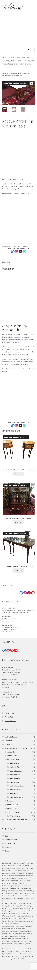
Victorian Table (21, 334)
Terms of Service (10, 721)
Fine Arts (10, 801)
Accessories (11, 752)
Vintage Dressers (15, 816)
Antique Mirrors (15, 793)
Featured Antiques (11, 840)
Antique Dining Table (17, 786)
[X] (20, 251)
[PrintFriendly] (24, 251)
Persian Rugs (11, 808)
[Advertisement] (18, 28)
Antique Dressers (15, 790)
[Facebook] (13, 251)
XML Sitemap (9, 713)
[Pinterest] (29, 592)
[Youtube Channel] (33, 592)
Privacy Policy (9, 717)
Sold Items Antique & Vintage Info (19, 73)
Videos (7, 851)
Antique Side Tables (16, 797)
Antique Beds (14, 763)
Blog (6, 836)
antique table (18, 337)
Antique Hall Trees (11, 737)
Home (6, 73)
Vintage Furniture (13, 812)
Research (8, 847)
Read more (18, 474)
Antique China (12, 756)
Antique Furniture (13, 759)
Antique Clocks (15, 778)
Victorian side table (11, 342)
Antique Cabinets (15, 771)
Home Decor (9, 741)
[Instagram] (16, 251)
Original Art (9, 744)
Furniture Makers (10, 843)
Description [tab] (6, 262)
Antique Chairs (15, 775)
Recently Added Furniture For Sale (16, 748)
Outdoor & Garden (13, 805)
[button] (31, 83)
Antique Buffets (15, 767)
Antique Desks (14, 782)
